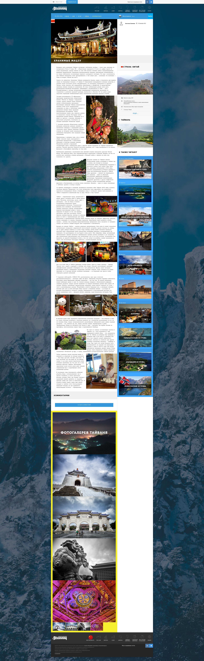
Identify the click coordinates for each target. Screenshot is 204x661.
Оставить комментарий (84, 405)
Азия (73, 16)
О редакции (57, 653)
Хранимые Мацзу (97, 16)
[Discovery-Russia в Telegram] (151, 2)
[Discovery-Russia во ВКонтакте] (147, 2)
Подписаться (72, 2)
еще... (135, 113)
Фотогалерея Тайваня (84, 433)
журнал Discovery (60, 638)
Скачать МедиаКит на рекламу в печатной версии (95, 645)
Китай (79, 16)
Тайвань (86, 16)
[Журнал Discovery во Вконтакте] (147, 646)
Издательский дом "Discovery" (60, 9)
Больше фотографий (110, 607)
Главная (67, 16)
